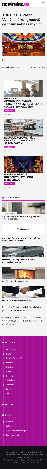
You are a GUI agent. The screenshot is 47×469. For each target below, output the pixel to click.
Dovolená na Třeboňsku (12, 307)
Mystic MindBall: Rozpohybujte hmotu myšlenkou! (19, 177)
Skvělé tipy (41, 67)
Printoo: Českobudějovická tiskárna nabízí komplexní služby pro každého (23, 102)
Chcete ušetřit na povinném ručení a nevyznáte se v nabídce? (18, 261)
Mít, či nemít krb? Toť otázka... (16, 281)
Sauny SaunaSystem (10, 321)
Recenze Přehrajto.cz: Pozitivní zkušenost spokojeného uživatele (21, 239)
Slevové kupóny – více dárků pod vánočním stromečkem (19, 140)
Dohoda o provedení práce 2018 (16, 300)
